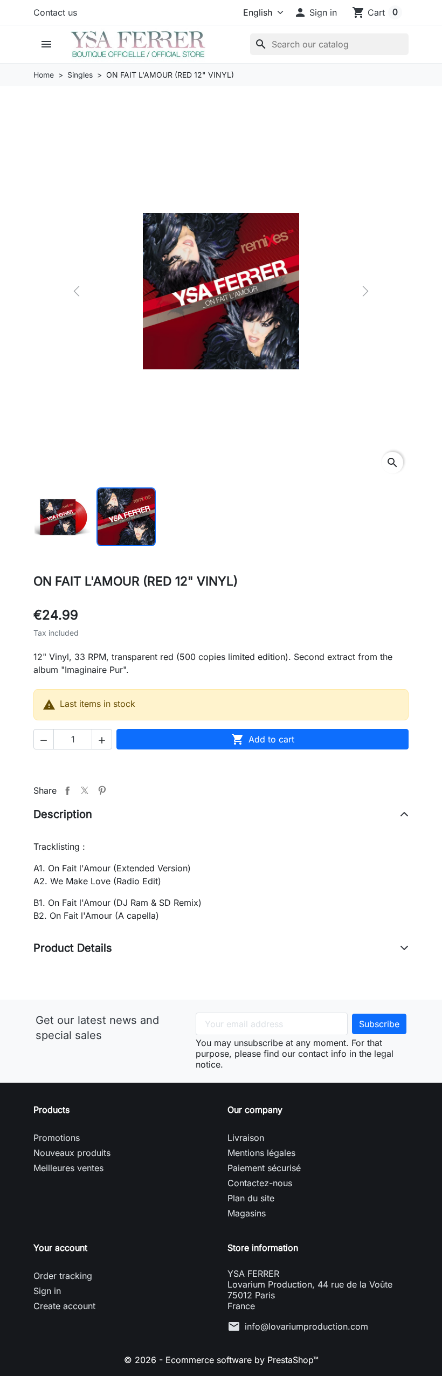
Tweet (84, 790)
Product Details (72, 947)
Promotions (56, 1137)
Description (62, 814)
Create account (64, 1306)
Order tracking (62, 1275)
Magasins (246, 1213)
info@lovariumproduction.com (306, 1326)
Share (67, 790)
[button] (315, 12)
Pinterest (101, 790)
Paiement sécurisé (264, 1167)
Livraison (245, 1137)
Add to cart (262, 739)
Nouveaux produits (71, 1152)
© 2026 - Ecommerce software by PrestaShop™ (221, 1359)
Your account (60, 1247)
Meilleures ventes (68, 1167)
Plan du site (250, 1198)
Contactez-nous (259, 1183)
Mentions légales (261, 1152)
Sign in (47, 1290)
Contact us (55, 12)
